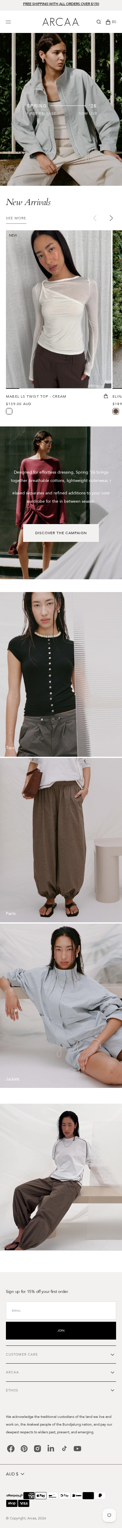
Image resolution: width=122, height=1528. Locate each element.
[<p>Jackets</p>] (61, 1006)
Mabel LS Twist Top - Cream (36, 396)
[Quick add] (106, 396)
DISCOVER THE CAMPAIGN (61, 533)
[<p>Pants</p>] (61, 840)
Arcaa (31, 1518)
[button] (99, 21)
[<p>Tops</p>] (61, 674)
